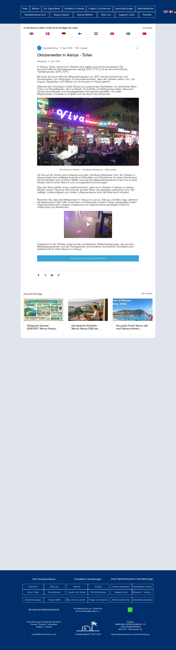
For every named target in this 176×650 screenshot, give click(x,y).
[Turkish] (144, 33)
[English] (165, 11)
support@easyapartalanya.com (43, 634)
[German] (64, 33)
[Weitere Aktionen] (137, 48)
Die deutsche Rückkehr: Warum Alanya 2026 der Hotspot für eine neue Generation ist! (85, 327)
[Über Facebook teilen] (38, 275)
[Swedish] (128, 33)
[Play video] (88, 224)
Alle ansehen (147, 293)
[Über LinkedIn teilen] (52, 275)
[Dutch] (96, 33)
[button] (35, 9)
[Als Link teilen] (58, 275)
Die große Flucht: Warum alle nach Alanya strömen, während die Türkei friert (132, 327)
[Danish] (171, 11)
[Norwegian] (112, 33)
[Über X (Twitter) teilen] (45, 275)
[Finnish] (80, 33)
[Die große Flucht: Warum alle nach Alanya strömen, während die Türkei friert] (132, 310)
